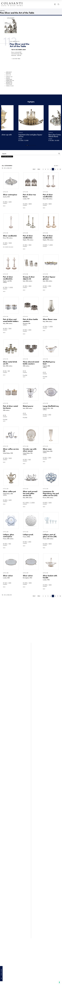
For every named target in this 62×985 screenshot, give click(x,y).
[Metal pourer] (31, 392)
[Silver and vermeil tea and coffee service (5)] (31, 477)
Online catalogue (9, 78)
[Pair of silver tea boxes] (31, 180)
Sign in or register (9, 72)
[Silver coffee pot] (11, 477)
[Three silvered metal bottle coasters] (31, 347)
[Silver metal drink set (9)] (11, 347)
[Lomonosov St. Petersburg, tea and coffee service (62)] (51, 477)
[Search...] (59, 153)
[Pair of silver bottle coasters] (31, 305)
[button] (27, 145)
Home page (2, 10)
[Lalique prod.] (31, 520)
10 (60, 169)
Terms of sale (10, 85)
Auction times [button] (16, 58)
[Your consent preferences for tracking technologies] (59, 982)
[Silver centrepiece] (11, 180)
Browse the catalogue (9, 83)
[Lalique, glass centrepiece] (11, 520)
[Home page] (12, 4)
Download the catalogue (10, 81)
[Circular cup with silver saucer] (31, 435)
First (34, 169)
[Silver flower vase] (51, 305)
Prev (39, 169)
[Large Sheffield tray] (51, 392)
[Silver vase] (51, 435)
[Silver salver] (11, 561)
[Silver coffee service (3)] (11, 435)
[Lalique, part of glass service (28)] (51, 520)
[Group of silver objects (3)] (31, 263)
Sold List (8, 74)
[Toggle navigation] (55, 4)
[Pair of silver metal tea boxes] (11, 392)
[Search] (58, 4)
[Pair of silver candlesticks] (51, 180)
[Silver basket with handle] (51, 561)
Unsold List (9, 76)
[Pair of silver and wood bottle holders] (11, 305)
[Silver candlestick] (11, 221)
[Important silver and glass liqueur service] (31, 117)
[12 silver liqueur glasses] (51, 263)
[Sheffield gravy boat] (51, 347)
